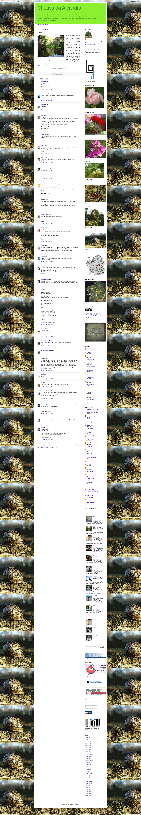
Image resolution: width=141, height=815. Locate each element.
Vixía (94, 526)
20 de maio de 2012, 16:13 (47, 324)
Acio (94, 605)
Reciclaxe (89, 773)
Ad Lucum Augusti (90, 475)
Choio (88, 777)
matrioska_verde (45, 279)
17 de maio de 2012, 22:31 (47, 141)
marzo (88, 781)
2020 (87, 737)
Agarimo (88, 352)
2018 (87, 741)
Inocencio (95, 635)
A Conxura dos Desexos (92, 485)
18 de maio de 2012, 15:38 (47, 252)
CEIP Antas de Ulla (90, 396)
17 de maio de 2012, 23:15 (47, 162)
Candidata (95, 576)
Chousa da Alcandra (59, 8)
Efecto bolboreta (90, 468)
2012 (87, 753)
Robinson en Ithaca (90, 377)
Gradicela (88, 432)
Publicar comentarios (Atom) (50, 447)
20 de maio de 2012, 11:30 (47, 275)
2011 (87, 787)
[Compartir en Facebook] (60, 74)
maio (88, 768)
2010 (87, 789)
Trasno (42, 157)
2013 (87, 751)
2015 (87, 747)
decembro (89, 754)
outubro (89, 758)
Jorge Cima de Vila (45, 418)
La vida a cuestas (90, 471)
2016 (87, 745)
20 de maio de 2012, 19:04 (47, 354)
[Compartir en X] (58, 74)
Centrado (95, 595)
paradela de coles (90, 435)
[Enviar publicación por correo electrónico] (52, 74)
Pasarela (95, 586)
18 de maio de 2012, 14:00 (47, 241)
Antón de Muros (44, 214)
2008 (87, 793)
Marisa (42, 328)
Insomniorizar (89, 482)
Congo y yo (89, 453)
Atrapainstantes (90, 403)
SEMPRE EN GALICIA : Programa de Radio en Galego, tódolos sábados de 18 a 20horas (94, 411)
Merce (42, 403)
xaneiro (89, 785)
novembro (89, 756)
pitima (42, 183)
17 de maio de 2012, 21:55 (47, 130)
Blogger (77, 804)
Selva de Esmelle (90, 381)
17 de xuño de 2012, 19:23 (47, 439)
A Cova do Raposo (90, 348)
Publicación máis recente (43, 445)
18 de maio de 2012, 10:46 (47, 223)
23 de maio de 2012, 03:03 (47, 423)
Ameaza (89, 769)
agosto (89, 762)
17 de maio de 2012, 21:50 (47, 111)
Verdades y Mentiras (91, 502)
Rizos (94, 555)
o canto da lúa (44, 93)
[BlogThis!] (57, 74)
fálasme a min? (90, 425)
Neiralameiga (89, 370)
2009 (87, 791)
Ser (93, 545)
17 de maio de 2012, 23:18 (47, 170)
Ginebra (43, 266)
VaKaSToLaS (89, 500)
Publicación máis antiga (74, 445)
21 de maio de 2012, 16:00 (47, 378)
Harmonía (43, 81)
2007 (87, 795)
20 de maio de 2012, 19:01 (47, 345)
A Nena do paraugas (91, 489)
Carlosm (43, 245)
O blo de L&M (89, 497)
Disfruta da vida (90, 478)
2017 (87, 743)
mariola (43, 115)
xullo (88, 764)
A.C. (42, 382)
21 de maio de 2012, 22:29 (47, 398)
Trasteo (94, 536)
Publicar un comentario (44, 442)
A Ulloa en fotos (90, 399)
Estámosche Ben (90, 359)
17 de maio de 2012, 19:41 (47, 89)
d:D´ (42, 427)
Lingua (75, 50)
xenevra (88, 460)
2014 (87, 749)
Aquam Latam (89, 439)
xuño (88, 766)
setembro (89, 760)
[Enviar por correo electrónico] (55, 74)
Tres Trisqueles (90, 384)
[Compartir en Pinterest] (61, 74)
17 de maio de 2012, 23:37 (47, 178)
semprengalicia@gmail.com (47, 390)
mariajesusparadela (45, 166)
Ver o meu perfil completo (90, 44)
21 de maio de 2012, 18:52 (47, 386)
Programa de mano (90, 373)
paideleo (43, 256)
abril (88, 779)
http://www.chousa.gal (42, 24)
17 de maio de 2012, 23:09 (47, 153)
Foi (93, 566)
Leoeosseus (89, 363)
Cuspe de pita (89, 428)
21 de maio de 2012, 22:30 (47, 413)
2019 (87, 739)
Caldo (88, 775)
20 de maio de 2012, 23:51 (47, 370)
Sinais (94, 516)
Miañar (94, 627)
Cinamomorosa (90, 356)
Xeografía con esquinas (91, 450)
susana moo (44, 134)
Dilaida (42, 145)
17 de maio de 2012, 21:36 (47, 100)
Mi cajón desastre (90, 366)
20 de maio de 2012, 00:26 (47, 261)
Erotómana (89, 446)
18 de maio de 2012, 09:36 (47, 195)
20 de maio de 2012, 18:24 (47, 336)
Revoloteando (89, 495)
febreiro (89, 783)
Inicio (59, 445)
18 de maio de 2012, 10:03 (47, 210)
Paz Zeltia (43, 227)
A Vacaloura (89, 392)
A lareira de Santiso (91, 457)
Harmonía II (89, 443)
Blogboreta (43, 104)
